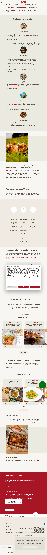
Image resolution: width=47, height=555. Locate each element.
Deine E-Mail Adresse (11, 491)
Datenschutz (4, 547)
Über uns (8, 520)
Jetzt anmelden (10, 510)
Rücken (10, 34)
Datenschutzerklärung (37, 543)
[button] (45, 382)
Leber (26, 35)
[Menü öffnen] (1, 2)
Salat (8, 306)
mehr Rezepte (23, 352)
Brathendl (14, 122)
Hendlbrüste (15, 84)
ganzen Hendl (12, 191)
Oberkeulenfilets (10, 87)
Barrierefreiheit (11, 547)
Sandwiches (17, 306)
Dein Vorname (9, 487)
